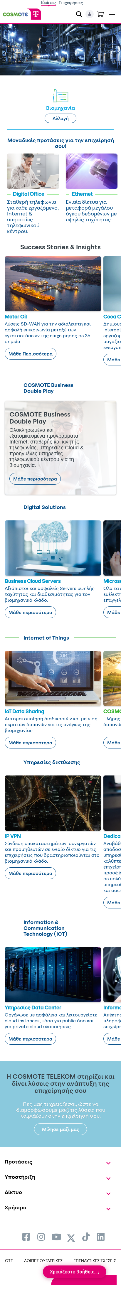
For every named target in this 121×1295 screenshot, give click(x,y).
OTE (9, 1260)
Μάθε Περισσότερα (31, 354)
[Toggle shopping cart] (100, 14)
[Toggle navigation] (112, 13)
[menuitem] (26, 1236)
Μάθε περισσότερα (35, 479)
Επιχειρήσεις (71, 2)
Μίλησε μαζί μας (60, 1129)
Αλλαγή (61, 118)
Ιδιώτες (48, 2)
